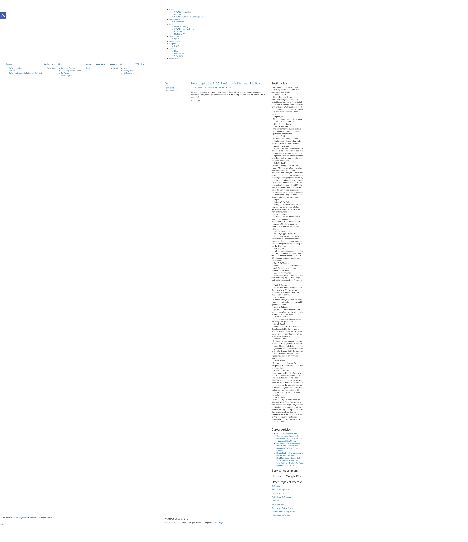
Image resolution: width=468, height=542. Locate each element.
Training (229, 87)
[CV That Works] (192, 4)
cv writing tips (212, 87)
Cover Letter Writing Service (282, 508)
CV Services (179, 21)
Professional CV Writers (281, 515)
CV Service (276, 486)
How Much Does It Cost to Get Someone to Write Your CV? (288, 459)
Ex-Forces (178, 31)
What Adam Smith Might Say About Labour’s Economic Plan (289, 464)
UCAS (176, 46)
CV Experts (178, 56)
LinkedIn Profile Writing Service (284, 511)
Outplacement (174, 19)
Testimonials (174, 36)
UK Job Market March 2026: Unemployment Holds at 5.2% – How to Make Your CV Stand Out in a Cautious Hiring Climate (289, 437)
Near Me (177, 14)
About (171, 48)
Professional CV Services (281, 497)
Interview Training (181, 26)
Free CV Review (278, 493)
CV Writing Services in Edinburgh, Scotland (190, 16)
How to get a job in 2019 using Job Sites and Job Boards (227, 83)
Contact (172, 9)
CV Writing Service (279, 504)
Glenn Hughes (173, 88)
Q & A (176, 38)
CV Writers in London (182, 12)
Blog (176, 51)
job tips (221, 87)
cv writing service (199, 87)
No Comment (171, 90)
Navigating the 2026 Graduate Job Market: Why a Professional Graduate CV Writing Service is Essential (289, 447)
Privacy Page (179, 53)
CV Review (173, 58)
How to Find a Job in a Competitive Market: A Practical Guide (289, 454)
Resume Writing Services (281, 489)
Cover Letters (174, 41)
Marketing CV (179, 34)
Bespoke (172, 43)
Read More (195, 100)
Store (171, 24)
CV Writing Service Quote (184, 29)
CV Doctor (275, 500)
